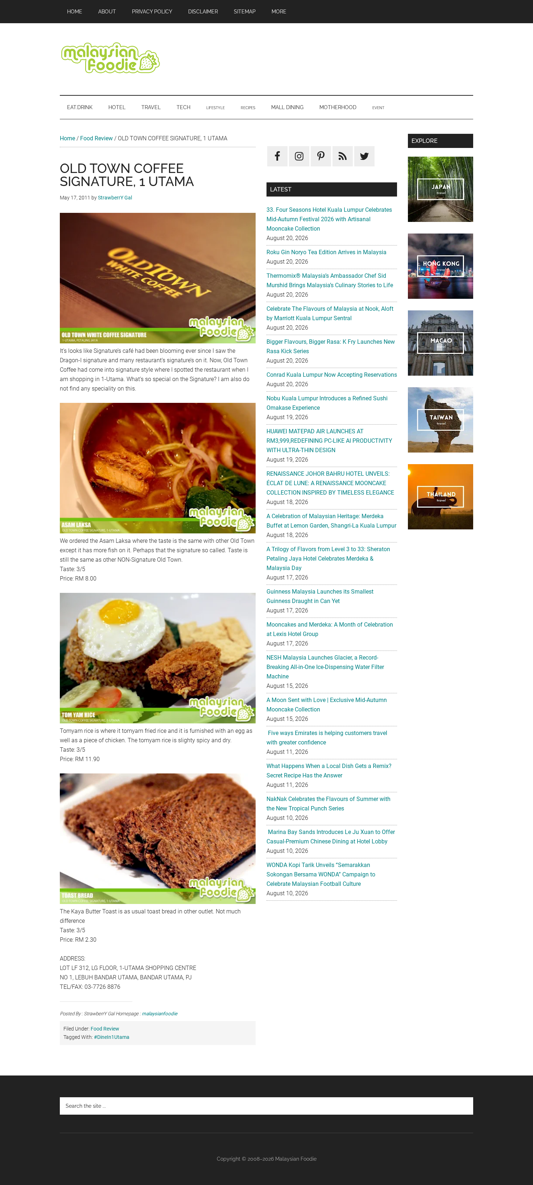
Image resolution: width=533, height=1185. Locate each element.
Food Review (96, 138)
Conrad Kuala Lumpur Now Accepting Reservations (331, 374)
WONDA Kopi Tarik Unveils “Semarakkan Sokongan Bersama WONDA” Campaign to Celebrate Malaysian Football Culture (320, 874)
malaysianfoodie (159, 1013)
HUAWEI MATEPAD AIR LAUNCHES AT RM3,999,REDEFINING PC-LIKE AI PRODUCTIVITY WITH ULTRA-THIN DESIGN (329, 441)
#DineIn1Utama (111, 1037)
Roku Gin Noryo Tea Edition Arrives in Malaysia (326, 252)
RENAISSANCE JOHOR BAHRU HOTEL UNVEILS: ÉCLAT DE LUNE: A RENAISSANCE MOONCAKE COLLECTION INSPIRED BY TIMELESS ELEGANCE (330, 483)
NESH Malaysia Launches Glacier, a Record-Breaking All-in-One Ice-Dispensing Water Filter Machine (325, 667)
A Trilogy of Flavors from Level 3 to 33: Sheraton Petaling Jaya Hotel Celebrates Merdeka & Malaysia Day (328, 558)
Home (67, 138)
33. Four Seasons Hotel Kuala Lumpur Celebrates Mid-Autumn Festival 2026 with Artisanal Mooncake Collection (329, 219)
